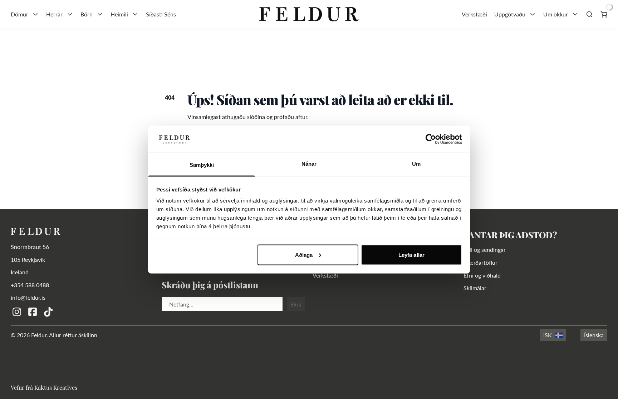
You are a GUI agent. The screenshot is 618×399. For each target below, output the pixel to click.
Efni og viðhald (482, 275)
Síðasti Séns (161, 14)
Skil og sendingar (485, 249)
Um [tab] (416, 164)
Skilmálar (475, 287)
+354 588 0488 (30, 284)
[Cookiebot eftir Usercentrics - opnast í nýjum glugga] (430, 139)
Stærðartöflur (480, 262)
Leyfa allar (411, 254)
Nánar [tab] (309, 164)
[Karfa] (603, 14)
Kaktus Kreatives (55, 387)
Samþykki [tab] (202, 165)
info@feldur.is (28, 297)
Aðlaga (304, 254)
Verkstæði (474, 14)
